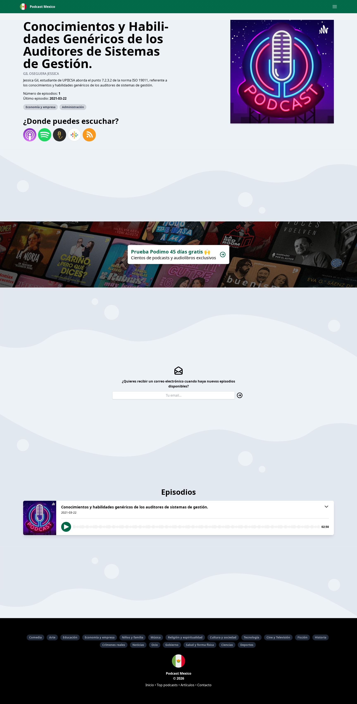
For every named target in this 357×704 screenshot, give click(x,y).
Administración (73, 107)
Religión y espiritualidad (185, 637)
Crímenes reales (113, 645)
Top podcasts (167, 685)
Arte (52, 637)
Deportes (246, 645)
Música (156, 637)
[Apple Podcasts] (29, 134)
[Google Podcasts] (74, 134)
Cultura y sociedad (223, 637)
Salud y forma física (200, 645)
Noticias (138, 645)
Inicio (149, 685)
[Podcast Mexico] (178, 661)
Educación (70, 637)
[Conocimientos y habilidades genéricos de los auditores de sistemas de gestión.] (39, 518)
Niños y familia (132, 637)
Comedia (35, 637)
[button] (334, 6)
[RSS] (89, 134)
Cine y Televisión (278, 637)
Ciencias (227, 645)
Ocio (154, 645)
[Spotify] (44, 134)
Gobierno (171, 645)
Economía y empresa (40, 107)
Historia (320, 637)
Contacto (204, 685)
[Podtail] (59, 134)
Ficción (302, 637)
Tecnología (251, 637)
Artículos (187, 685)
